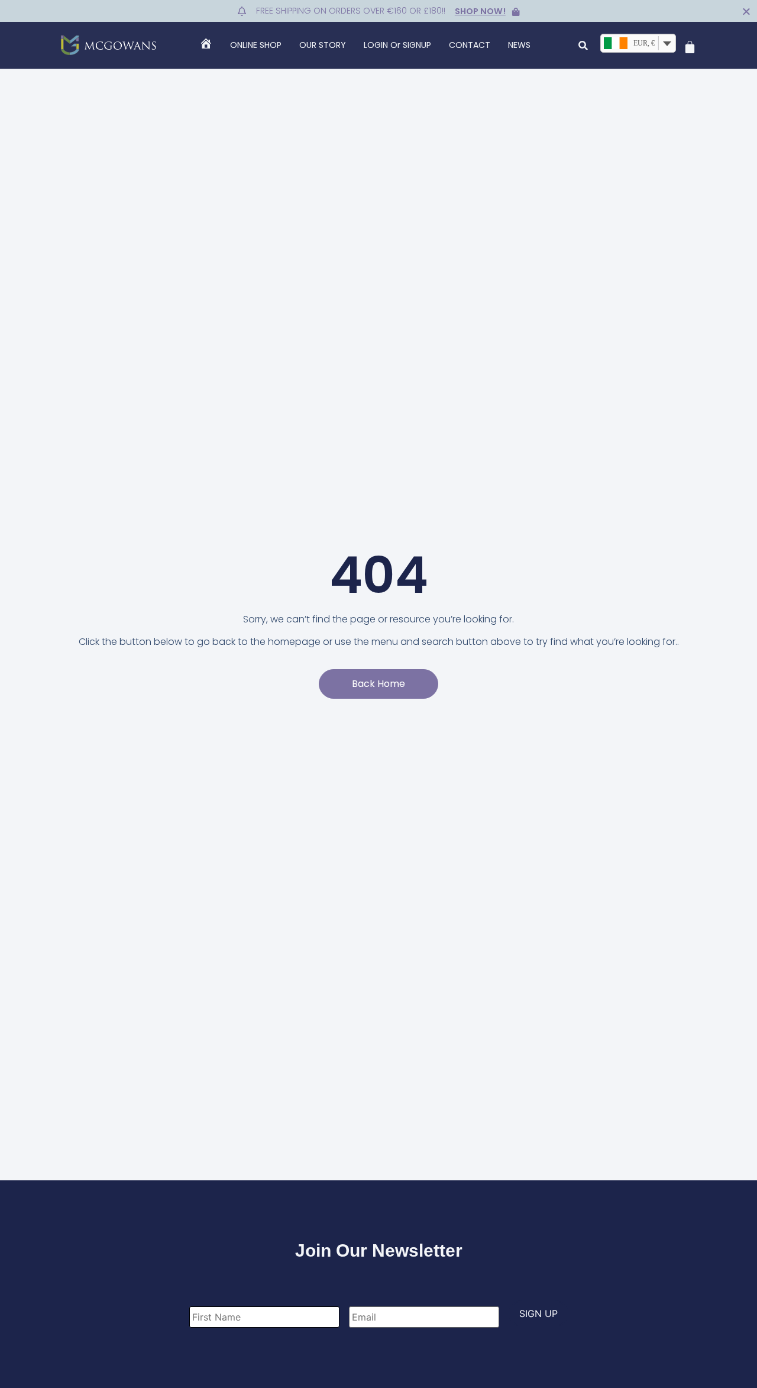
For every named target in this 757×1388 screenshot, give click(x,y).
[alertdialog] (378, 11)
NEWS (519, 45)
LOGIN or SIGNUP (397, 45)
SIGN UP (538, 1313)
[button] (583, 45)
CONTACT (469, 45)
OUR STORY (322, 45)
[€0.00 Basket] (690, 47)
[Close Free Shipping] (746, 11)
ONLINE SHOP (256, 45)
